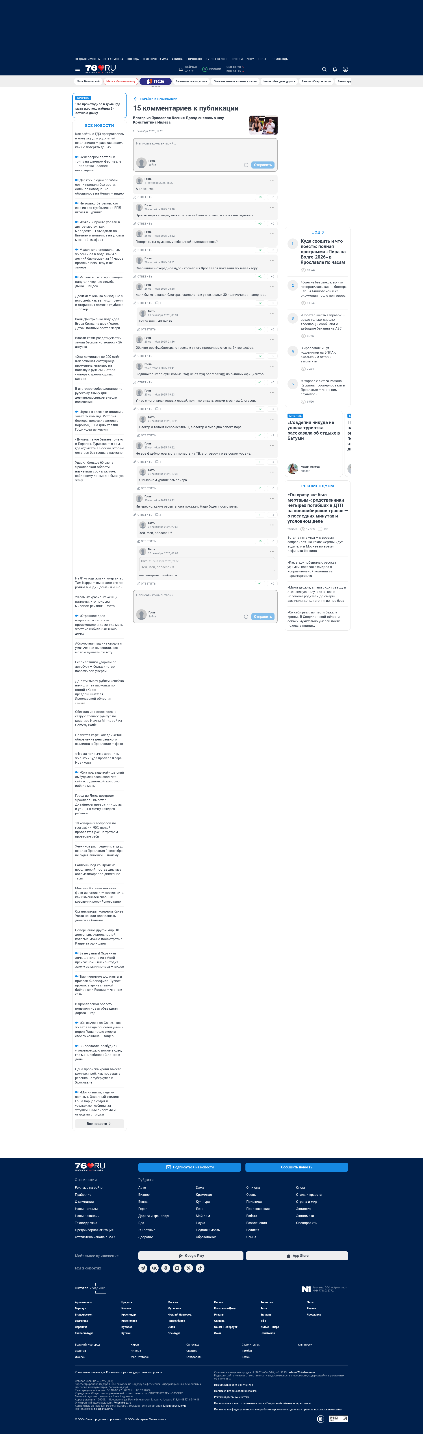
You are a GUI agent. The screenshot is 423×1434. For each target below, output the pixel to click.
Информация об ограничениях (233, 1384)
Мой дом (203, 1216)
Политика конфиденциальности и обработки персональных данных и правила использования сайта (278, 1409)
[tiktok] (200, 1268)
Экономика (305, 1216)
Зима (200, 1188)
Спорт (300, 1188)
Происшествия (258, 1209)
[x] (188, 1268)
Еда (141, 1223)
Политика (254, 1202)
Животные (146, 1230)
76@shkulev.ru (122, 1402)
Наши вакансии (87, 1216)
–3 (272, 409)
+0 (260, 197)
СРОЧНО (83, 97)
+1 (260, 382)
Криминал (204, 1195)
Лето (200, 1209)
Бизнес (144, 1195)
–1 (272, 435)
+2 (260, 250)
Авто (142, 1188)
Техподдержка (86, 1223)
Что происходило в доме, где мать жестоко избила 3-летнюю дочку (97, 108)
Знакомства (113, 59)
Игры (262, 59)
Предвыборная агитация (94, 1230)
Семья (251, 1237)
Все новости (99, 125)
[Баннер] (155, 81)
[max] (177, 1268)
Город (142, 1209)
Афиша (177, 59)
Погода (133, 59)
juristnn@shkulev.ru (175, 1405)
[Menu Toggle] (77, 69)
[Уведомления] (335, 69)
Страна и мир (306, 1202)
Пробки (237, 59)
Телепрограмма (155, 59)
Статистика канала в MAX (95, 1237)
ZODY (250, 59)
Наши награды (86, 1209)
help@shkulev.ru (103, 1408)
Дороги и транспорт (153, 1216)
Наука (200, 1223)
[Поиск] (324, 69)
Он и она (253, 1188)
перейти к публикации (158, 98)
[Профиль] (345, 69)
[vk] (154, 1268)
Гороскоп (194, 59)
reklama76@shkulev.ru (301, 1372)
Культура (203, 1202)
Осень (251, 1195)
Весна (143, 1202)
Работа (251, 1216)
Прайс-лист (84, 1195)
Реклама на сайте (88, 1188)
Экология (303, 1209)
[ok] (165, 1268)
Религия (252, 1230)
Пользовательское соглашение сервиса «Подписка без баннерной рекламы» (262, 1403)
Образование (206, 1237)
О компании (84, 1202)
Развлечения (256, 1223)
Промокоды (279, 59)
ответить (144, 197)
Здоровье (146, 1237)
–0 (272, 197)
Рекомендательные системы (232, 1397)
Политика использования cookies (235, 1391)
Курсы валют (216, 59)
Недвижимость (87, 59)
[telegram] (142, 1268)
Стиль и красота (309, 1195)
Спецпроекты (306, 1223)
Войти (152, 164)
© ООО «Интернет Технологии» (145, 1419)
